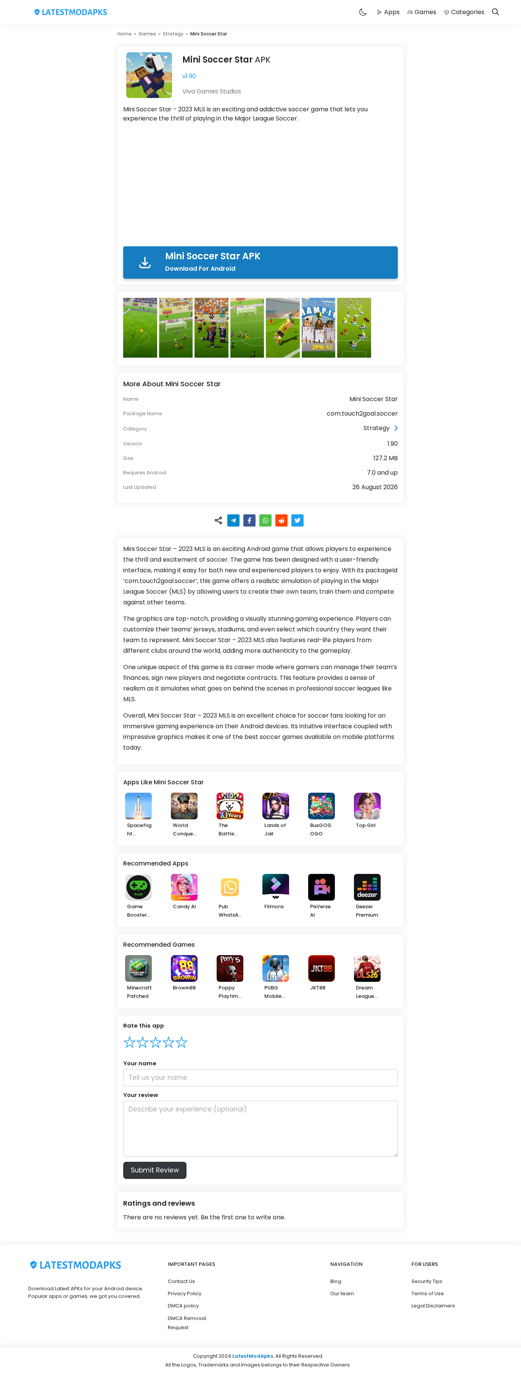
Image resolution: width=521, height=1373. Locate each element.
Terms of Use (428, 1293)
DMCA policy (183, 1305)
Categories (467, 12)
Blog (335, 1281)
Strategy (173, 34)
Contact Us (181, 1281)
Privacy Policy (184, 1293)
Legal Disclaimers (433, 1305)
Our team (342, 1293)
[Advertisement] (260, 186)
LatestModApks (252, 1356)
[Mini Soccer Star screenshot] (141, 328)
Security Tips (427, 1281)
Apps (392, 12)
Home (124, 34)
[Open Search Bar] (495, 12)
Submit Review (155, 1170)
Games (425, 12)
